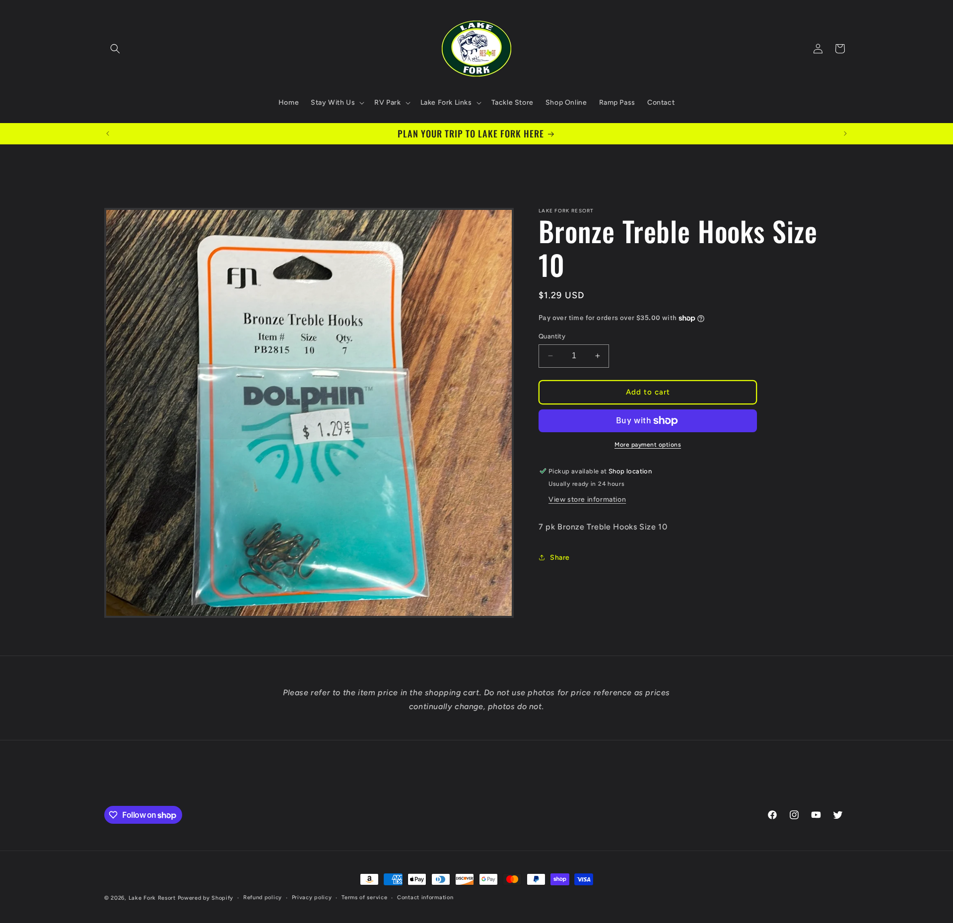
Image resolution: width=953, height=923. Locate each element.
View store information (587, 499)
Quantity (552, 336)
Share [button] (560, 557)
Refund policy (262, 897)
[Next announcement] (845, 133)
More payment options (647, 444)
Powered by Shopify (206, 898)
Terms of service (364, 897)
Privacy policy (312, 897)
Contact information (425, 897)
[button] (115, 49)
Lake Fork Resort (152, 898)
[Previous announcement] (108, 133)
